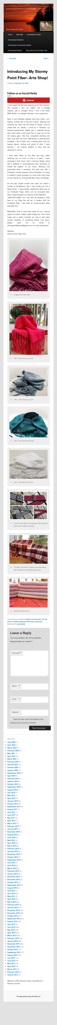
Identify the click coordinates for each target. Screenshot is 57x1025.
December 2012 (13, 944)
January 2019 (12, 781)
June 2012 (11, 960)
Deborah (39, 621)
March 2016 (12, 845)
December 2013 (13, 910)
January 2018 (12, 801)
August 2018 (12, 790)
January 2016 (12, 851)
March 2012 (12, 969)
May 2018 (11, 795)
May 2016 (11, 840)
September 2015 (13, 860)
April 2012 (11, 966)
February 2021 (13, 761)
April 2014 (11, 899)
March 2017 (12, 823)
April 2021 (11, 756)
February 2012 (13, 972)
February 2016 (13, 848)
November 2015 (13, 854)
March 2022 (12, 747)
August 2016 (12, 834)
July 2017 (11, 812)
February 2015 (13, 871)
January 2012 (12, 974)
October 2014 (12, 882)
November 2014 (13, 879)
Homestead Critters (34, 34)
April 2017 (11, 820)
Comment (16, 653)
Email (16, 699)
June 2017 (11, 815)
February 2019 (13, 778)
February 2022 (13, 750)
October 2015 (12, 857)
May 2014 (11, 896)
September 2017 (13, 806)
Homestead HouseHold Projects (19, 45)
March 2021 (12, 759)
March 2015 (12, 868)
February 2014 (13, 904)
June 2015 (11, 865)
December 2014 (13, 876)
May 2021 (11, 753)
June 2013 (11, 927)
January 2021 (12, 764)
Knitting (15, 621)
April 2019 (11, 775)
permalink (21, 624)
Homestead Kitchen (15, 50)
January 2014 (12, 907)
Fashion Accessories (33, 619)
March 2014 (12, 902)
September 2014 (13, 885)
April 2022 (11, 745)
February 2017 (13, 826)
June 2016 (11, 837)
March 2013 (12, 935)
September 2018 (13, 787)
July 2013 (11, 924)
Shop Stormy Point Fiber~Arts (36, 50)
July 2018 (11, 792)
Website (15, 712)
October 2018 (12, 784)
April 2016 (11, 843)
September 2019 (13, 773)
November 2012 (13, 946)
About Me (19, 34)
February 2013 (13, 938)
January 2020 (12, 770)
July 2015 (11, 862)
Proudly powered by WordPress (28, 996)
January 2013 (12, 941)
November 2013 (13, 913)
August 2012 (12, 955)
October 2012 (12, 949)
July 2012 (11, 958)
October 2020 (12, 767)
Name (16, 686)
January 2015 (12, 873)
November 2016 (13, 831)
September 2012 (13, 952)
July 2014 (11, 890)
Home (10, 34)
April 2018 (11, 798)
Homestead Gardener (16, 40)
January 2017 (12, 829)
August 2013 (12, 921)
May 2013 (11, 930)
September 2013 (13, 918)
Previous (11, 58)
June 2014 (11, 893)
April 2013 (11, 932)
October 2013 (12, 916)
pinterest (30, 100)
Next (47, 58)
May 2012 (11, 963)
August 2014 (12, 888)
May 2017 (11, 817)
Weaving (30, 621)
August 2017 (12, 809)
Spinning (22, 621)
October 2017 (12, 803)
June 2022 (11, 742)
